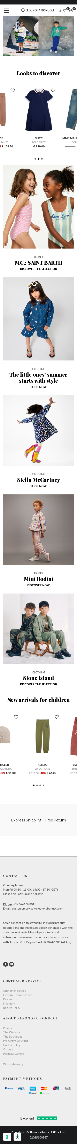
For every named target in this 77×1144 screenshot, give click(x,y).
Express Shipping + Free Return (38, 819)
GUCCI (38, 138)
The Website (11, 1032)
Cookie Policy (11, 1045)
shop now (39, 387)
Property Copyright (15, 1040)
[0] (71, 11)
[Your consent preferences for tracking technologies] (7, 1137)
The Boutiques (12, 1036)
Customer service (14, 990)
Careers (8, 1049)
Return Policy (11, 1007)
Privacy (7, 1028)
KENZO (39, 764)
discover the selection (38, 269)
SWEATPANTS (38, 768)
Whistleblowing (13, 1064)
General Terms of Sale (17, 995)
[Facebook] (5, 964)
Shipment (9, 1003)
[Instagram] (11, 964)
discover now (38, 585)
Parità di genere (13, 1053)
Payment (9, 999)
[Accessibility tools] (17, 1137)
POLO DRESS (38, 142)
